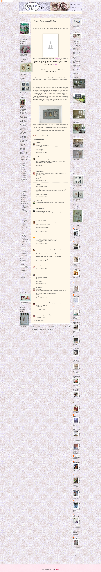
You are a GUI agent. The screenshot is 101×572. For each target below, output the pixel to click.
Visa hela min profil (24, 159)
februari (24, 203)
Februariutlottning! (25, 247)
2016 (22, 169)
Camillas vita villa (40, 156)
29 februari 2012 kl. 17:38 (41, 260)
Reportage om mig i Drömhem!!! (25, 231)
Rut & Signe (76, 443)
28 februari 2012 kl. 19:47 (41, 167)
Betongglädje (39, 171)
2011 (22, 258)
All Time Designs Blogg (76, 404)
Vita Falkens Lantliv (40, 273)
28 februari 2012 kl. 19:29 (41, 152)
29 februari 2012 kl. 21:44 (41, 283)
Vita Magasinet (76, 457)
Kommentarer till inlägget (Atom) (46, 329)
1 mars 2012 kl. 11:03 (40, 317)
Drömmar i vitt (76, 550)
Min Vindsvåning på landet (76, 560)
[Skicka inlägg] (47, 135)
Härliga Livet (39, 208)
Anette (37, 142)
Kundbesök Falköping (25, 251)
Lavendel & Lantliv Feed (76, 531)
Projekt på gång (24, 242)
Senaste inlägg (35, 326)
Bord (79, 407)
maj (23, 197)
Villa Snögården (75, 554)
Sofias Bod (75, 229)
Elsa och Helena (39, 247)
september (25, 188)
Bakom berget (76, 429)
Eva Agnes (38, 287)
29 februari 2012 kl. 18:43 (41, 268)
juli (23, 193)
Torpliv (74, 416)
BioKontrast (24, 244)
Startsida (24, 13)
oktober (24, 185)
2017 (22, 167)
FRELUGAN (76, 538)
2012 (22, 177)
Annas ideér (33, 13)
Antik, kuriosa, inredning (76, 476)
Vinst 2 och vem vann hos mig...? (25, 206)
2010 (22, 260)
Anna (22, 106)
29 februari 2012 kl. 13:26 (41, 243)
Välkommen (22, 273)
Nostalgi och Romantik (76, 390)
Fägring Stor (76, 296)
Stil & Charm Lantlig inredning (43, 302)
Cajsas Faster (76, 490)
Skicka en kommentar (39, 320)
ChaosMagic (39, 265)
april (24, 199)
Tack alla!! (24, 227)
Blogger (57, 569)
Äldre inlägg (66, 326)
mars (24, 201)
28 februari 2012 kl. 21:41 (41, 196)
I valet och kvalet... (24, 214)
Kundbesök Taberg (24, 218)
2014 (22, 173)
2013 (22, 175)
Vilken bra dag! (24, 221)
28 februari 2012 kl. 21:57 (41, 204)
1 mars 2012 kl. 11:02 (40, 309)
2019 (22, 165)
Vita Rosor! (75, 502)
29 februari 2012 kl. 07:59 (41, 215)
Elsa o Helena (76, 462)
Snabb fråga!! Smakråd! (24, 224)
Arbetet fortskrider (25, 239)
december (25, 179)
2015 (22, 171)
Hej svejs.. (79, 340)
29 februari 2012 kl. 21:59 (41, 297)
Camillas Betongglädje (76, 516)
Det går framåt (24, 236)
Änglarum (38, 200)
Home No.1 (75, 269)
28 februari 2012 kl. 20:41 (41, 180)
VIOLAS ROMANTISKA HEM (76, 362)
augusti (24, 191)
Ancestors (79, 353)
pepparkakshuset (40, 220)
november (25, 182)
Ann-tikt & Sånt (39, 236)
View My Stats (76, 164)
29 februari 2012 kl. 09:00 (41, 231)
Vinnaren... (24, 253)
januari (24, 255)
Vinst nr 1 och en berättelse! (25, 210)
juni (23, 195)
